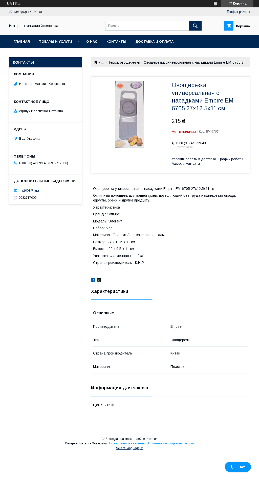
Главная (22, 41)
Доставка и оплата (154, 41)
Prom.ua (152, 439)
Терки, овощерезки (124, 62)
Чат (242, 467)
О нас (91, 41)
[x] (99, 281)
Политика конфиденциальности (171, 443)
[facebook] (93, 281)
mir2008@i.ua (29, 190)
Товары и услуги (55, 41)
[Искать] (195, 26)
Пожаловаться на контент (127, 443)
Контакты (116, 41)
